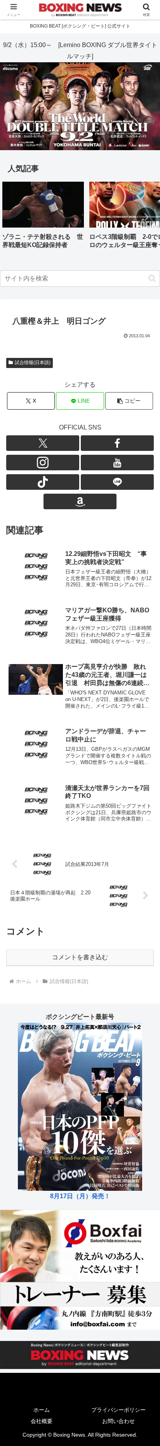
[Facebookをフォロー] (117, 443)
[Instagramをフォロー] (42, 462)
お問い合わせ (118, 1421)
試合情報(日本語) (32, 362)
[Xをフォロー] (42, 443)
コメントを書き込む (80, 957)
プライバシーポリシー (118, 1410)
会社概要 (41, 1421)
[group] (43, 218)
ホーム (41, 1410)
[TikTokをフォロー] (42, 482)
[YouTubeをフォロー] (117, 462)
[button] (146, 217)
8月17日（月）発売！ (80, 1196)
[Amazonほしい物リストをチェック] (80, 501)
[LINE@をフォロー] (117, 482)
